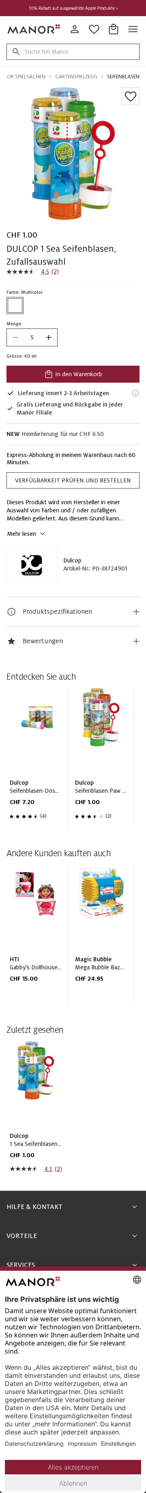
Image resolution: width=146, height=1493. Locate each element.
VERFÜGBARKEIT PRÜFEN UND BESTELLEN (73, 480)
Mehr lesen (21, 534)
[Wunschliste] (131, 96)
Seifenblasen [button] (123, 77)
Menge (13, 323)
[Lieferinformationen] (135, 393)
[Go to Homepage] (34, 29)
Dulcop (72, 560)
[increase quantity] (48, 337)
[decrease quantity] (15, 337)
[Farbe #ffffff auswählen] (15, 305)
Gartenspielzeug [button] (76, 77)
